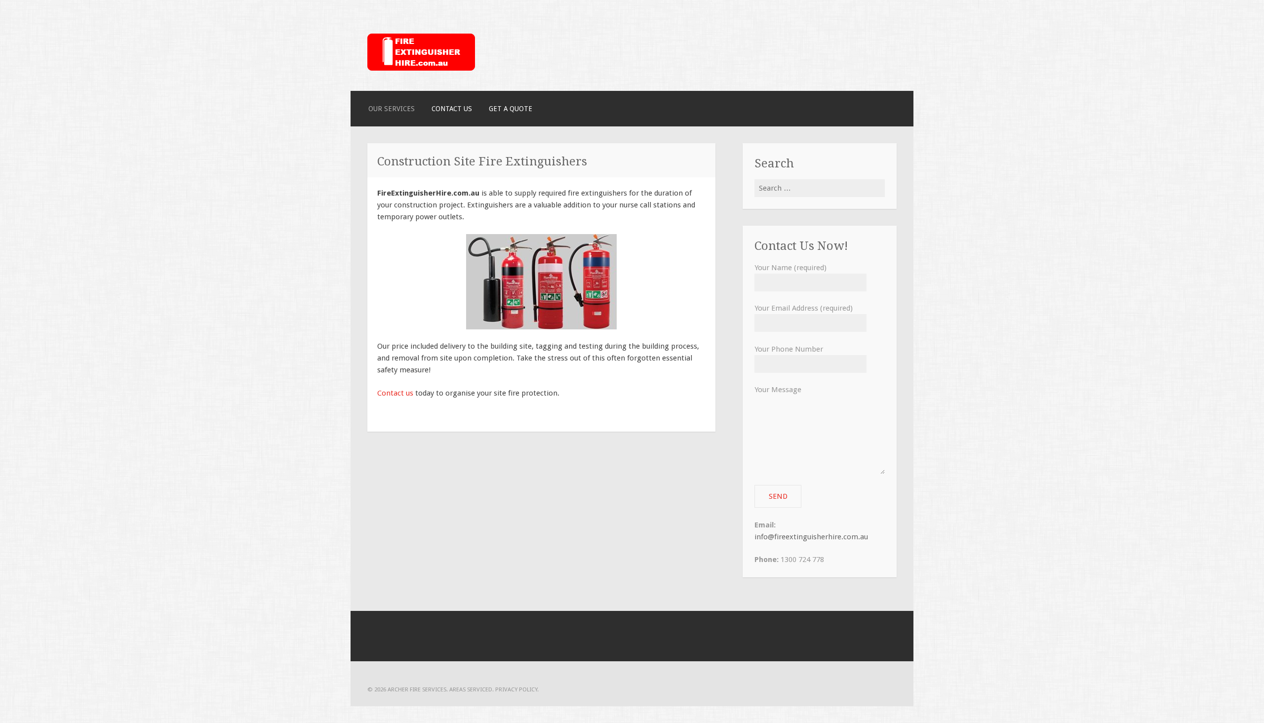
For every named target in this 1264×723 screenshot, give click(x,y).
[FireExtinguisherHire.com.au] (421, 68)
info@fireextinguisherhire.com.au (811, 536)
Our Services (391, 109)
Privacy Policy (516, 689)
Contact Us (452, 109)
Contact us (395, 393)
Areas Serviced (470, 689)
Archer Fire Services (417, 689)
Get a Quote (510, 109)
